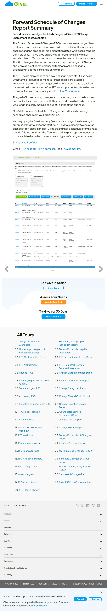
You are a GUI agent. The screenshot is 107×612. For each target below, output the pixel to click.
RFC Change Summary (30, 458)
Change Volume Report (71, 427)
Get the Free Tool (53, 302)
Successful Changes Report (73, 474)
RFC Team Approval (28, 450)
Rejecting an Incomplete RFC (34, 403)
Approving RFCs (27, 396)
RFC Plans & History (29, 489)
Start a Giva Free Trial (25, 142)
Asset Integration (27, 474)
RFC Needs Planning (29, 411)
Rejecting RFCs (26, 419)
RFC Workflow (25, 435)
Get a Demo (66, 3)
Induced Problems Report (72, 442)
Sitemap (65, 584)
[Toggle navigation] (101, 4)
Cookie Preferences (47, 584)
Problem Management (67, 91)
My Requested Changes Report (75, 450)
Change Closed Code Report (74, 396)
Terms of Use (28, 584)
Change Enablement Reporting (75, 372)
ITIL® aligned (28, 148)
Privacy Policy (11, 584)
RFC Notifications (28, 364)
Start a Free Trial (53, 316)
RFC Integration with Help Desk (75, 357)
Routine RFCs (26, 372)
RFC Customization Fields (32, 357)
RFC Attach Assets (27, 482)
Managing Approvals (29, 442)
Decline (95, 599)
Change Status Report (70, 419)
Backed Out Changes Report (74, 380)
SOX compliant (71, 148)
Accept (80, 599)
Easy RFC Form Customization (75, 482)
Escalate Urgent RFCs (30, 388)
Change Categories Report (73, 388)
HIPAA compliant (47, 148)
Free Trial (86, 3)
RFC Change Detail (28, 466)
